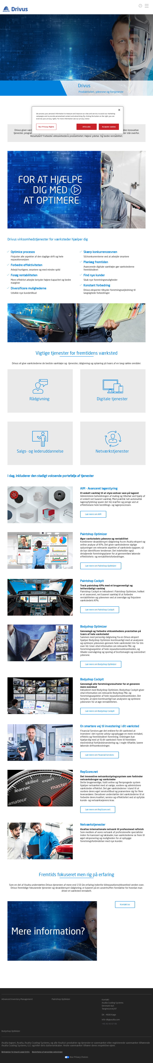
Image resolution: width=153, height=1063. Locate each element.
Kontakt (105, 999)
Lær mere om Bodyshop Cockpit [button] (99, 711)
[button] (140, 5)
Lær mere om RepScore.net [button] (97, 809)
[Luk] (119, 110)
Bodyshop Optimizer (10, 1031)
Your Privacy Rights (46, 127)
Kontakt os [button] (125, 904)
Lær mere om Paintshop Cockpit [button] (99, 609)
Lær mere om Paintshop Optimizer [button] (100, 565)
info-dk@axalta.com (111, 1019)
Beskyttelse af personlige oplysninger (47, 1052)
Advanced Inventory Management (17, 999)
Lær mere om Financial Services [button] (99, 755)
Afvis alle (86, 127)
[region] (77, 120)
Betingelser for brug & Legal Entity (15, 1052)
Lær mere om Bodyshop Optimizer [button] (100, 664)
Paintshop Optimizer (61, 999)
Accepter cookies (109, 127)
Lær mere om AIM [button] (93, 514)
